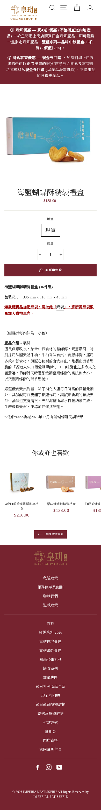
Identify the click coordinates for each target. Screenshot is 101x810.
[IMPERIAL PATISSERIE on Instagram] (49, 767)
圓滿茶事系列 (50, 660)
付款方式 (50, 723)
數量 (50, 243)
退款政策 (50, 605)
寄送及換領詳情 (51, 713)
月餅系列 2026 (50, 632)
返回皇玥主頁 (50, 750)
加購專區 (50, 677)
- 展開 (17, 343)
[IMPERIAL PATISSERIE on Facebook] (38, 767)
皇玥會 (50, 732)
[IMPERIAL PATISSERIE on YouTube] (59, 767)
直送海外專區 (50, 650)
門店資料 (50, 740)
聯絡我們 (50, 596)
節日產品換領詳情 (51, 704)
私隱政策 (50, 578)
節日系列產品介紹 (51, 687)
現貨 (50, 230)
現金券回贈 (50, 696)
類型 (50, 219)
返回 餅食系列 (54, 534)
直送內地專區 (50, 641)
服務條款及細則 (51, 587)
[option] (50, 55)
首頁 (50, 624)
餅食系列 (50, 668)
